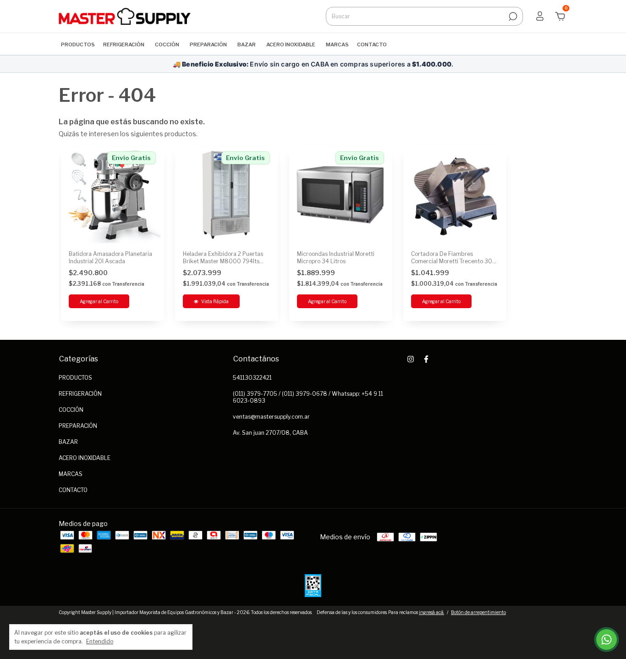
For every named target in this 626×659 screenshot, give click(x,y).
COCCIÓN (167, 44)
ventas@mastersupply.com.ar (271, 416)
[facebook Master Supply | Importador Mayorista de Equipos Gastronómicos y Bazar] (426, 359)
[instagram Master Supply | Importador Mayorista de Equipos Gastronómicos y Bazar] (410, 359)
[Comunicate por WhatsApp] (606, 639)
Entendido (99, 641)
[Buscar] (512, 16)
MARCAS (337, 44)
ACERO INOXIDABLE (290, 44)
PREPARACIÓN (208, 44)
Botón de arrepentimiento (478, 612)
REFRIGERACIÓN (123, 44)
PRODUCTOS (78, 44)
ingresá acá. (431, 612)
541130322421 (252, 377)
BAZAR (246, 44)
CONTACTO (372, 44)
